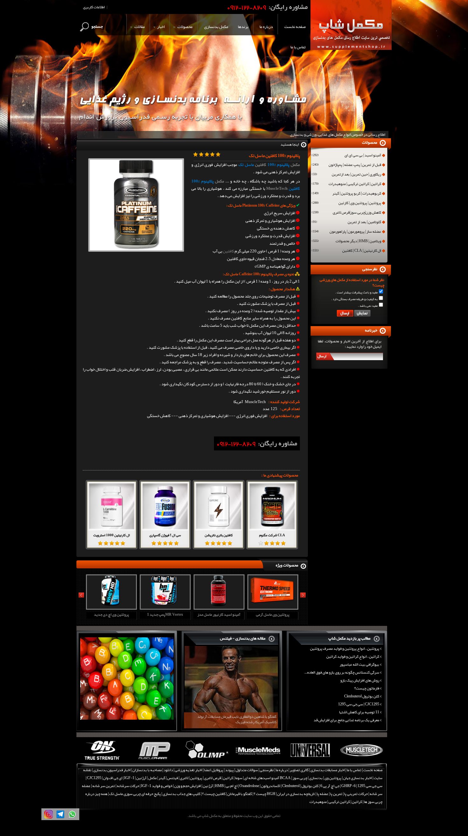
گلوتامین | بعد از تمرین (346, 222)
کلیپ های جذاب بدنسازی (181, 794)
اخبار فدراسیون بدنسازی (112, 770)
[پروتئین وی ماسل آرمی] (271, 607)
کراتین (228, 778)
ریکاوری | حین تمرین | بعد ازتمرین (346, 175)
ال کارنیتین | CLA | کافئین (346, 251)
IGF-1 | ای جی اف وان (118, 778)
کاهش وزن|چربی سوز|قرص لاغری (346, 213)
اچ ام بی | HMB (226, 786)
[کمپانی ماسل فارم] (154, 760)
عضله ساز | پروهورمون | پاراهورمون (346, 232)
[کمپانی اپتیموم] (102, 760)
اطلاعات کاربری (94, 7)
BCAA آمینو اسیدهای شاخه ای (267, 778)
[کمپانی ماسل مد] (258, 760)
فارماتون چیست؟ (366, 688)
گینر (162, 778)
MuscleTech (276, 188)
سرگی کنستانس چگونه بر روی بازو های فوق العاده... (341, 672)
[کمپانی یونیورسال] (310, 760)
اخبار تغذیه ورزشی (188, 770)
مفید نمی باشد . (368, 306)
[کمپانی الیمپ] (206, 760)
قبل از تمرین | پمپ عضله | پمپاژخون (346, 165)
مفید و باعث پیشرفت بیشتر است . (356, 292)
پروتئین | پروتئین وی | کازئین (346, 203)
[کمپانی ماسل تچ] (361, 760)
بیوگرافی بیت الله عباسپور (359, 664)
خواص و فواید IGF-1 (156, 786)
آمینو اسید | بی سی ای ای (346, 156)
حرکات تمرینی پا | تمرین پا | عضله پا (342, 794)
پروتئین (196, 778)
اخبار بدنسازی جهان (357, 778)
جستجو (97, 26)
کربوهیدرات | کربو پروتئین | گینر (346, 194)
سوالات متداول (247, 770)
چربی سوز (300, 778)
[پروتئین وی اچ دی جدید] (110, 607)
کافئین (260, 165)
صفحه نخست (372, 770)
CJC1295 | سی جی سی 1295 (358, 704)
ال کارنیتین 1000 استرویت (111, 534)
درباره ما (282, 770)
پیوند (229, 770)
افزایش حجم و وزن (187, 786)
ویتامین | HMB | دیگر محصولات (346, 241)
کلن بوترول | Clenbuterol (300, 786)
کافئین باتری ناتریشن (219, 534)
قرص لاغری (212, 778)
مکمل (295, 165)
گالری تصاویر (299, 770)
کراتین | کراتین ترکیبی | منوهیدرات (346, 184)
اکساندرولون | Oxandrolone (259, 786)
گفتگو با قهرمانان (239, 794)
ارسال (321, 356)
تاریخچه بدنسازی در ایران (296, 794)
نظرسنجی (267, 770)
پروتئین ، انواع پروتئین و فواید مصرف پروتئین (344, 648)
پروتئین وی (332, 778)
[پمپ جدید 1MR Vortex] (164, 607)
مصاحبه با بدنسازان (147, 770)
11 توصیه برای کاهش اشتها (359, 712)
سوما (238, 778)
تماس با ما (354, 770)
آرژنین (141, 778)
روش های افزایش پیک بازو (359, 680)
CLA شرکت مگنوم (272, 534)
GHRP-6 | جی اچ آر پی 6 (338, 786)
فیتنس (172, 778)
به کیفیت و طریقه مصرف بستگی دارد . (354, 299)
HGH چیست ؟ (264, 794)
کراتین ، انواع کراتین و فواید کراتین (352, 656)
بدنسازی (316, 778)
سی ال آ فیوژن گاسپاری (165, 534)
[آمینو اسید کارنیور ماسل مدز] (218, 607)
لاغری (184, 778)
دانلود (168, 770)
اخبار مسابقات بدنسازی (327, 770)
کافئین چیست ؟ (213, 794)
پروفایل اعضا (213, 770)
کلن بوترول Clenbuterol (361, 696)
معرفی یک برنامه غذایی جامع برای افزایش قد (346, 720)
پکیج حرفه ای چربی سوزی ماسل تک (135, 794)
